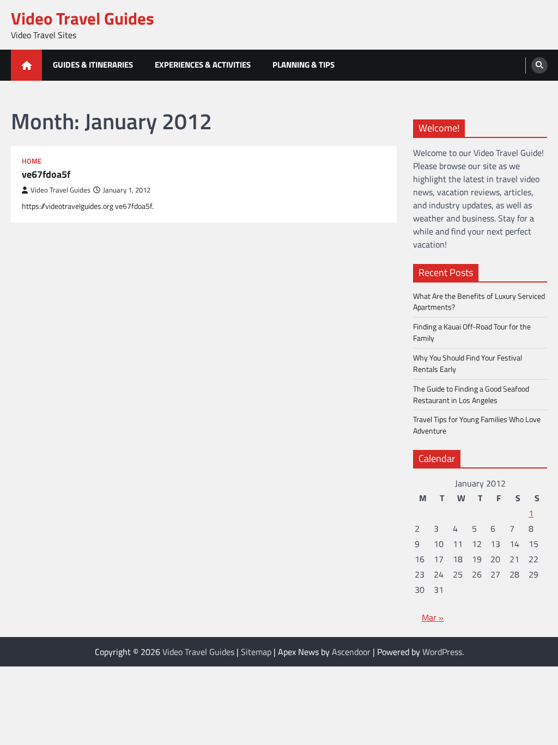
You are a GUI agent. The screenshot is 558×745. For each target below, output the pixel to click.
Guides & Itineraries (93, 64)
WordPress (442, 651)
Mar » (433, 617)
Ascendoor (351, 651)
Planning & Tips (303, 64)
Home (31, 161)
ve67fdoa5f (46, 174)
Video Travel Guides (82, 18)
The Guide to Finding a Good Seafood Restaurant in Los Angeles (471, 394)
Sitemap (256, 651)
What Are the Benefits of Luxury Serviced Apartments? (479, 301)
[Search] (539, 65)
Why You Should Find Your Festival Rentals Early (467, 363)
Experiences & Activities (203, 64)
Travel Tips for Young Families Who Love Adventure (477, 424)
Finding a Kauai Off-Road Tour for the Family (472, 332)
